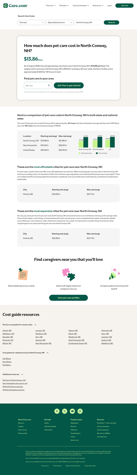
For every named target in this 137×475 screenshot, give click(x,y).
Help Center (48, 430)
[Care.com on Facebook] (57, 411)
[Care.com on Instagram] (80, 411)
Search (111, 22)
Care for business (103, 430)
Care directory (102, 437)
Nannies (73, 426)
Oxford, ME (28, 194)
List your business (103, 426)
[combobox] (88, 22)
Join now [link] (124, 5)
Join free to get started (68, 85)
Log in (109, 5)
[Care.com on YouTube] (72, 411)
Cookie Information (90, 466)
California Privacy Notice (73, 466)
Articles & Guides (50, 426)
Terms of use (22, 430)
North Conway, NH (31, 140)
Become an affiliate (103, 433)
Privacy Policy (57, 466)
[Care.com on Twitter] (64, 411)
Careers (20, 426)
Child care (74, 430)
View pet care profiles (68, 297)
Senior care (74, 440)
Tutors (73, 437)
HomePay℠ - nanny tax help (106, 423)
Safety (46, 423)
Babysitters (74, 423)
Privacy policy (22, 433)
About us (21, 423)
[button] (20, 324)
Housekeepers (75, 433)
